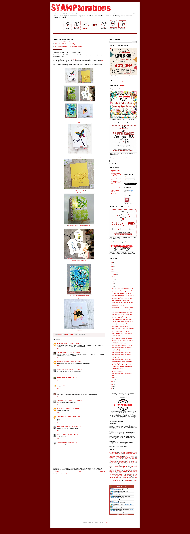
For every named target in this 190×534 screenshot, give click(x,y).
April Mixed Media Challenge (117, 350)
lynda (58, 392)
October (113, 276)
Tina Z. (58, 442)
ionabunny (59, 377)
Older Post (102, 471)
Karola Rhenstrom (121, 462)
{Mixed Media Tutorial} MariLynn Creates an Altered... (122, 314)
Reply (58, 348)
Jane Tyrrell (134, 461)
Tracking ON (126, 514)
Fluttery (74, 190)
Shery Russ (125, 467)
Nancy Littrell (132, 465)
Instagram (122, 81)
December (114, 272)
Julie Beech (114, 462)
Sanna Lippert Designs (116, 467)
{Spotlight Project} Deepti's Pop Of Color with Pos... (122, 337)
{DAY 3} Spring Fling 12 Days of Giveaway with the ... (122, 363)
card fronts (111, 474)
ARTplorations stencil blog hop (125, 452)
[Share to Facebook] (82, 334)
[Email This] (78, 334)
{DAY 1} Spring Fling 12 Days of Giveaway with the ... (122, 373)
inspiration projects (121, 476)
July (113, 281)
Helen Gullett (121, 461)
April (113, 286)
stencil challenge (123, 482)
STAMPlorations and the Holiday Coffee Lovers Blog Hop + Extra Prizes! (116, 174)
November (114, 274)
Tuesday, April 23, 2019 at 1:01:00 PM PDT (73, 369)
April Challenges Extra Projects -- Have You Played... (122, 316)
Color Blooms (112, 458)
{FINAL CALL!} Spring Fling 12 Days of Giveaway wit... (122, 321)
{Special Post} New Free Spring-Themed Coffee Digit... (123, 340)
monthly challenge (127, 477)
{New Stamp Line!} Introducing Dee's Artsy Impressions (115, 187)
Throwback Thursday (122, 471)
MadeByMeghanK (60, 369)
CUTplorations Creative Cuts (115, 456)
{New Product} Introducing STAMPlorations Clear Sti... (122, 288)
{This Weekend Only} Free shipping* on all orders (122, 312)
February (114, 377)
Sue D (58, 385)
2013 (112, 389)
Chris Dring (111, 457)
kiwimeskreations (60, 416)
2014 (112, 388)
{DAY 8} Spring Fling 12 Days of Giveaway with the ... (122, 347)
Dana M (58, 408)
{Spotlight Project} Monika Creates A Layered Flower (122, 364)
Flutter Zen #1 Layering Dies (79, 225)
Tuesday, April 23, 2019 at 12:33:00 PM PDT (71, 352)
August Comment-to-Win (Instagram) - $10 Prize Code (65, 44)
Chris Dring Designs (120, 457)
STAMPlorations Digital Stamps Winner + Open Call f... (123, 295)
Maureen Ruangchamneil (130, 463)
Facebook (122, 85)
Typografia (113, 472)
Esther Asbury (60, 400)
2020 (112, 269)
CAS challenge (113, 455)
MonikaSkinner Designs (124, 465)
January (113, 379)
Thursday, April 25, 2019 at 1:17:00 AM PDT (73, 416)
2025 (112, 262)
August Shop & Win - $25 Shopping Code (63, 41)
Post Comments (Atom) (63, 473)
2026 (112, 261)
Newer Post (56, 471)
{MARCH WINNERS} (116, 335)
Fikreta (58, 434)
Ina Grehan (128, 461)
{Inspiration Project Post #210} (118, 368)
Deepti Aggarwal (60, 426)
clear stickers (129, 474)
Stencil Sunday (130, 469)
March (113, 375)
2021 (112, 267)
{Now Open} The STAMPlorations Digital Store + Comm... (123, 323)
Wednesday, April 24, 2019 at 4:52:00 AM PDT (73, 400)
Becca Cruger (118, 453)
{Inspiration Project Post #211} (118, 342)
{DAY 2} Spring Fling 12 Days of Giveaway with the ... (122, 369)
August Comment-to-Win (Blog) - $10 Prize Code (64, 43)
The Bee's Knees (126, 470)
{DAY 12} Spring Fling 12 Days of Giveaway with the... (122, 330)
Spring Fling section (75, 59)
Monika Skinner (113, 465)
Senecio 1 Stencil (88, 225)
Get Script (117, 514)
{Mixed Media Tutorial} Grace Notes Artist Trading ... (122, 331)
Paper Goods (124, 466)
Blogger (106, 522)
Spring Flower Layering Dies (81, 190)
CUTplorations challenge (129, 456)
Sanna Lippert (134, 466)
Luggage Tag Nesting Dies (81, 260)
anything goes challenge (130, 472)
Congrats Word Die (78, 295)
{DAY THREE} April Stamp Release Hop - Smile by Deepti (116, 182)
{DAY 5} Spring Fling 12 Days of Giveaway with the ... (122, 354)
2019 (112, 271)
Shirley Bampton (119, 469)
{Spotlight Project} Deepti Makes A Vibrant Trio (121, 317)
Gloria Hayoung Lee (113, 461)
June (113, 283)
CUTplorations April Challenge (118, 371)
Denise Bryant (60, 361)
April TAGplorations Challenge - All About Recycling (122, 366)
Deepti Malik (120, 460)
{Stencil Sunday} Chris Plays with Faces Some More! (122, 291)
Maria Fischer (112, 463)
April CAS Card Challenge (117, 357)
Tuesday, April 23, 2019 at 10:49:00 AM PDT (72, 343)
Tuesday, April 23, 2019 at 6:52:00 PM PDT (68, 392)
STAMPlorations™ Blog (114, 489)
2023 (112, 264)
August (113, 279)
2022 (112, 266)
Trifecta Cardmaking (133, 471)
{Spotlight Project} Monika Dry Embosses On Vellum (122, 303)
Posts (127, 177)
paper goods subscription (121, 478)
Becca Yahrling (60, 343)
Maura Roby (121, 463)
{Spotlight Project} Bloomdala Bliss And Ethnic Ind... (122, 298)
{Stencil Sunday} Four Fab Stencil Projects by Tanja (122, 310)
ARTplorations (112, 452)
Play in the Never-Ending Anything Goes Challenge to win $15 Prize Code (69, 46)
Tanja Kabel (118, 470)
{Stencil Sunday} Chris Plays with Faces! (120, 326)
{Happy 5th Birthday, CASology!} (115, 191)
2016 (112, 384)
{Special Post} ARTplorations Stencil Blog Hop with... (122, 302)
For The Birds (79, 330)
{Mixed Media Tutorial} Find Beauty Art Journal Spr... (122, 345)
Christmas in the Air (130, 457)
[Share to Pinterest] (84, 334)
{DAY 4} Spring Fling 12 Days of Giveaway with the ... (122, 359)
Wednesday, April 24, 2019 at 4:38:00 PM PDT (70, 408)
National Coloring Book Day (114, 466)
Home (79, 471)
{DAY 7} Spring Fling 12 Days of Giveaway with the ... (122, 349)
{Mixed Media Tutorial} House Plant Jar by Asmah (122, 297)
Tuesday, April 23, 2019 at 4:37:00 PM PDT (70, 377)
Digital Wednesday (130, 460)
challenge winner (120, 474)
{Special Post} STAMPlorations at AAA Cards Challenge (123, 328)
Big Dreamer (72, 295)
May (113, 285)
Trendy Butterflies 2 (71, 225)
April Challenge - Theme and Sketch (119, 356)
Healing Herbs (74, 260)
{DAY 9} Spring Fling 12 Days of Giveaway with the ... (122, 343)
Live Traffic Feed (122, 486)
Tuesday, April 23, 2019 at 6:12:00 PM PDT (68, 385)
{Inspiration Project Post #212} (118, 324)
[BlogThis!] (80, 334)
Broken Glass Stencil (85, 295)
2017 (112, 383)
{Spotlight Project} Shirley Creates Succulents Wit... (122, 361)
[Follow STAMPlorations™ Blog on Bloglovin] (128, 190)
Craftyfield (126, 458)
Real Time (121, 514)
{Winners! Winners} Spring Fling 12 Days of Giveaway (122, 307)
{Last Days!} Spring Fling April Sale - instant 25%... (122, 293)
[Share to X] (81, 334)
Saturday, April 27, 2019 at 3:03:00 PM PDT (69, 434)
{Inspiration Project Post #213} (118, 305)
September (114, 278)
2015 (112, 386)
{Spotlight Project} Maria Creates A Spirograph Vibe (122, 300)
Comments (128, 179)
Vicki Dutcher (121, 472)
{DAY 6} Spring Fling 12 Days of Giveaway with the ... (122, 352)
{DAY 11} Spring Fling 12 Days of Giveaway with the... (122, 333)
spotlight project (114, 480)
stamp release (127, 480)
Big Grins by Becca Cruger (129, 453)
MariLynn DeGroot (130, 462)
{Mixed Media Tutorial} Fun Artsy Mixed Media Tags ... (122, 290)
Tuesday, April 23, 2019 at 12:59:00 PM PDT (72, 361)
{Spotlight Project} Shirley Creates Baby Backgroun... (122, 319)
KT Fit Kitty (59, 352)
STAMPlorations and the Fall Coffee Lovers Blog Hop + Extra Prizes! (115, 194)
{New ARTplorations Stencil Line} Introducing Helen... (122, 309)
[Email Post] (76, 334)
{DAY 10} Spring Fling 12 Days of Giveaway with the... (122, 338)
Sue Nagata (111, 470)
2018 (112, 381)
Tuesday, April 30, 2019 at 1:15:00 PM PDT (68, 442)
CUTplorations (131, 455)
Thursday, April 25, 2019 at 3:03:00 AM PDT (73, 426)
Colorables (119, 458)
